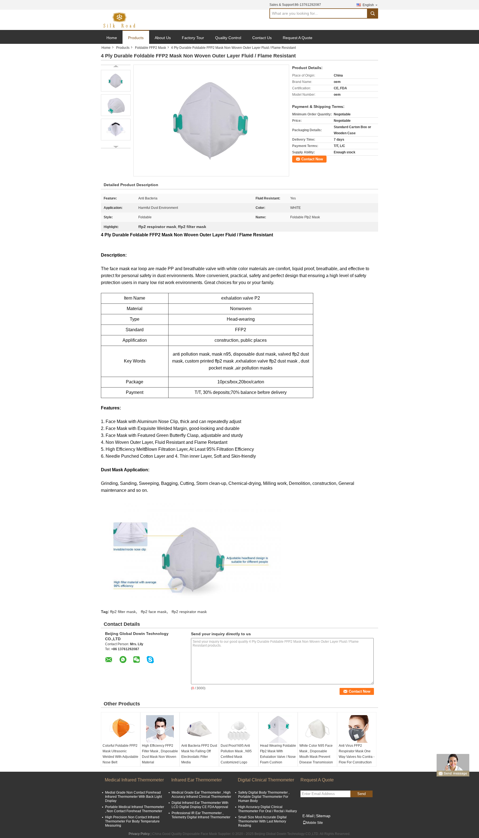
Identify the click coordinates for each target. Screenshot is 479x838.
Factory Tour (193, 38)
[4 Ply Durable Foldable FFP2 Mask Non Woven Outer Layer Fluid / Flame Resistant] (211, 120)
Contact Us (262, 38)
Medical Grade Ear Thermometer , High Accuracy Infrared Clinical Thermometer (201, 795)
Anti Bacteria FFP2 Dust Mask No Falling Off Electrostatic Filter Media (199, 754)
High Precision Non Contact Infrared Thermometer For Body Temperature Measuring (132, 821)
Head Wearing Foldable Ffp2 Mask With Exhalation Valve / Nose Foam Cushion (278, 754)
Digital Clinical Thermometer (266, 780)
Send (361, 794)
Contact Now (312, 159)
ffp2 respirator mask (189, 611)
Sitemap (323, 816)
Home (111, 38)
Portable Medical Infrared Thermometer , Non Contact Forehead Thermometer (134, 809)
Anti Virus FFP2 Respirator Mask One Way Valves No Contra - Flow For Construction (356, 754)
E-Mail (308, 816)
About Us (163, 38)
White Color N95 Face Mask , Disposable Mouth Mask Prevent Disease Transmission (316, 754)
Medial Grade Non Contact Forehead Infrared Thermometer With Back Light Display (133, 797)
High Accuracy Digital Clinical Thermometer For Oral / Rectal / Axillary (267, 809)
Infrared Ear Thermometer (196, 780)
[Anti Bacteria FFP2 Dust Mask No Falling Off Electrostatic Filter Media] (199, 729)
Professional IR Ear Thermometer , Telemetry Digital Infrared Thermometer (201, 815)
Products (136, 38)
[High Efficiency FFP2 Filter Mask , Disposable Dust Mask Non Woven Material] (160, 729)
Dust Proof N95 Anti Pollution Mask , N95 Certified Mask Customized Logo (236, 754)
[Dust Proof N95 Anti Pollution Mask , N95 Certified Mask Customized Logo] (238, 729)
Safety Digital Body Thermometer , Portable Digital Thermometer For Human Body (263, 797)
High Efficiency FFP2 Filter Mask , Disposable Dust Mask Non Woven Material (160, 754)
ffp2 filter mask (123, 611)
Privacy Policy (139, 834)
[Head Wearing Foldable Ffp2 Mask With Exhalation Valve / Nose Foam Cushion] (278, 729)
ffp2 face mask (154, 611)
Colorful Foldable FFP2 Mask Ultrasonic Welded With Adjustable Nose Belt (120, 754)
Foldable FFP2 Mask (150, 48)
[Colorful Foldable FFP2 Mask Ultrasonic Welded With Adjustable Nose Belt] (120, 729)
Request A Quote (297, 38)
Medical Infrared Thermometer (134, 780)
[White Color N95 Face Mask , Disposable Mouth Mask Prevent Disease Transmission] (317, 729)
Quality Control (228, 38)
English (368, 5)
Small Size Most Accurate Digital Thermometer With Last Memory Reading (262, 821)
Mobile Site (314, 823)
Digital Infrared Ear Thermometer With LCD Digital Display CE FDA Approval (200, 805)
